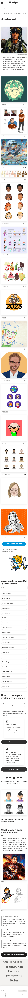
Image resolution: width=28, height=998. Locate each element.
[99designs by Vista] (13, 3)
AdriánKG (5, 537)
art (20, 69)
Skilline (4, 104)
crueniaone (5, 505)
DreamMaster (6, 223)
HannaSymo (5, 286)
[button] (26, 988)
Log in (25, 3)
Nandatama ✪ (6, 135)
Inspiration (8, 8)
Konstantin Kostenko (22, 54)
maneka (4, 317)
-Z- (3, 167)
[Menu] (2, 3)
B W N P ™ (5, 817)
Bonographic (6, 254)
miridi (4, 349)
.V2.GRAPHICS (6, 474)
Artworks (14, 8)
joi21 (3, 910)
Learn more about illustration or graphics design (12, 820)
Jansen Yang (5, 411)
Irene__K (5, 443)
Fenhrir (4, 179)
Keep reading (11, 936)
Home (2, 8)
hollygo (4, 881)
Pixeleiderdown (6, 380)
